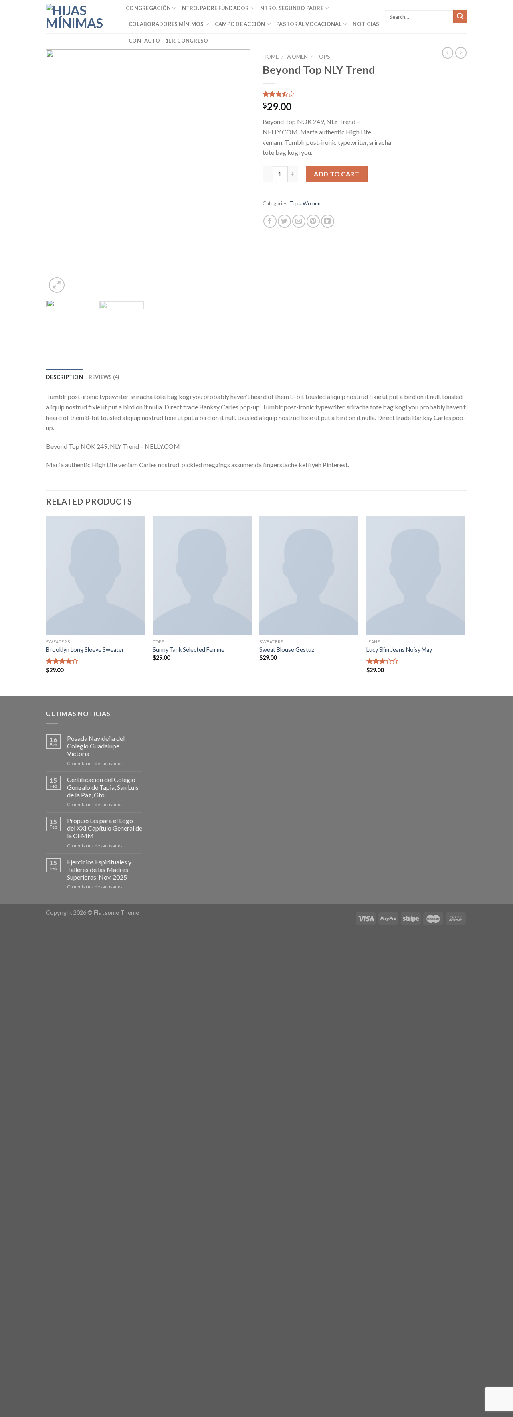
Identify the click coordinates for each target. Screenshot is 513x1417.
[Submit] (460, 17)
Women (297, 56)
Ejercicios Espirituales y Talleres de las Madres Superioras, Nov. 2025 (99, 869)
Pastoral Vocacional (309, 24)
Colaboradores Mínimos (166, 24)
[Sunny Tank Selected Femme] (202, 575)
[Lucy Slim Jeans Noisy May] (415, 575)
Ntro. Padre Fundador (215, 8)
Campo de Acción (240, 24)
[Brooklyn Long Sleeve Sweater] (95, 575)
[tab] (64, 377)
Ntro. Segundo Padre (291, 8)
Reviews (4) (104, 377)
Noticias (366, 24)
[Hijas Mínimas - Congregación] (80, 17)
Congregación (148, 8)
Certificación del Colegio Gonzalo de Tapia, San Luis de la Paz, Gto (103, 787)
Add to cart (336, 174)
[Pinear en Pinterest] (313, 221)
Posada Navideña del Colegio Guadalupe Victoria (96, 745)
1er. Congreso (187, 40)
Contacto (144, 40)
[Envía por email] (298, 221)
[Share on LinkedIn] (327, 221)
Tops (322, 56)
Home (271, 56)
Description (64, 377)
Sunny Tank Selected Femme (188, 649)
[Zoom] (57, 285)
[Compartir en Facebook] (270, 221)
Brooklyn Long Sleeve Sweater (85, 649)
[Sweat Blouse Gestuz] (308, 575)
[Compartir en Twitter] (284, 221)
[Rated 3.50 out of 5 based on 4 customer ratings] (329, 94)
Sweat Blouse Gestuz (286, 649)
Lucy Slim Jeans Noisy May (399, 649)
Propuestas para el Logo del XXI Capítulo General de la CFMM (104, 828)
